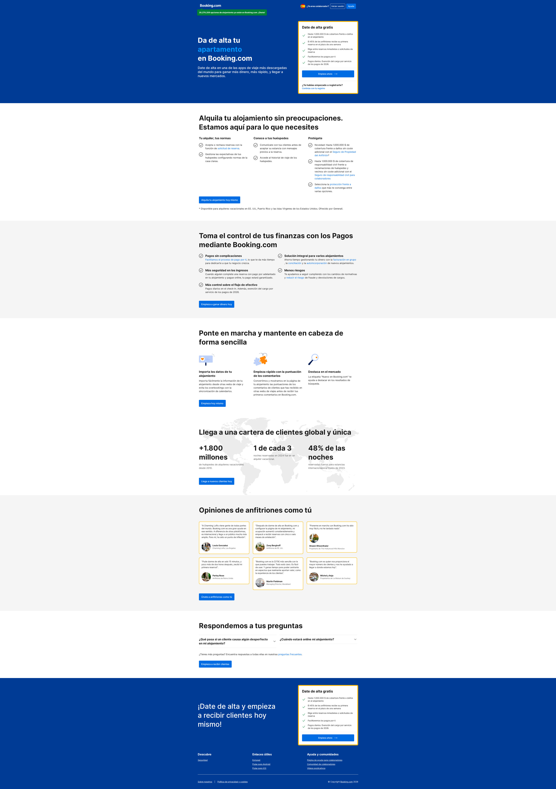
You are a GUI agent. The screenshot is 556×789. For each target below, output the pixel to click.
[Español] (303, 6)
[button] (232, 12)
